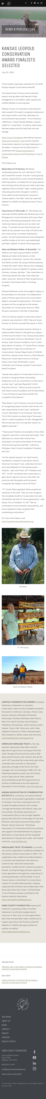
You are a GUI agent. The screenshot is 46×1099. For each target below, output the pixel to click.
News (4, 1025)
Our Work (6, 1016)
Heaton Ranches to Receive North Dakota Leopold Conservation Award (20, 981)
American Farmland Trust (13, 140)
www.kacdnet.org (19, 841)
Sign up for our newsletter (12, 1074)
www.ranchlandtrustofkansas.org (16, 899)
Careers (6, 1037)
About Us (6, 1021)
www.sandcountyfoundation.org (16, 931)
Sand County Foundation (12, 137)
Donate (5, 1033)
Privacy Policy (9, 1041)
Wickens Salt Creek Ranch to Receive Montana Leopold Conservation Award (22, 967)
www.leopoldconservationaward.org (17, 521)
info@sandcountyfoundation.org (13, 1069)
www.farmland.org (34, 786)
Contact (6, 1029)
